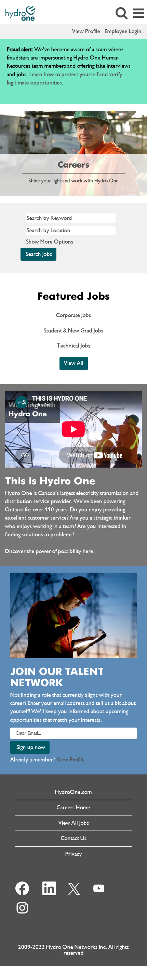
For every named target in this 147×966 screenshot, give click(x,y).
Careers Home (73, 807)
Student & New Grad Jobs (73, 330)
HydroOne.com (73, 792)
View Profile (86, 31)
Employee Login (123, 31)
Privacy (73, 854)
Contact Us (73, 838)
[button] (138, 13)
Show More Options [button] (49, 241)
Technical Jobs (73, 345)
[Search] (121, 13)
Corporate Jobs (73, 315)
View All (73, 363)
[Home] (18, 13)
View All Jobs (73, 822)
